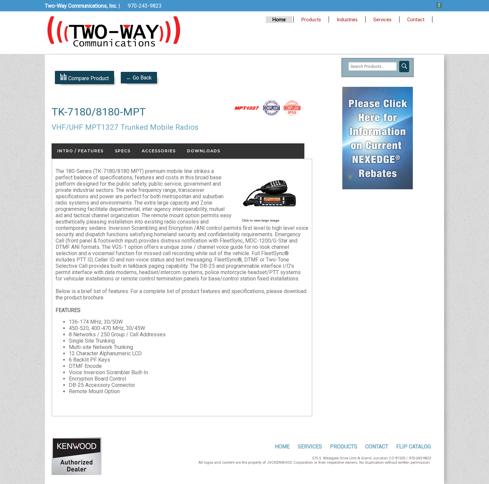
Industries (347, 20)
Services (382, 20)
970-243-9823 (144, 6)
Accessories (159, 150)
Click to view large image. (261, 220)
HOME (282, 446)
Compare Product (88, 78)
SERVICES (310, 446)
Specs (122, 150)
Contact (415, 20)
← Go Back (139, 78)
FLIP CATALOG (413, 446)
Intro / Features (80, 150)
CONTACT (376, 446)
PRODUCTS (343, 446)
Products (311, 20)
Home (279, 20)
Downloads (203, 150)
